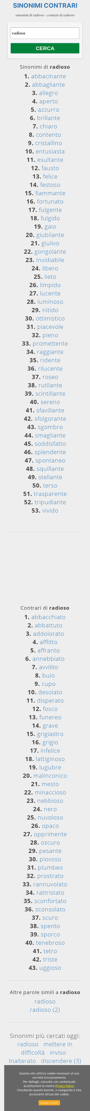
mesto (50, 784)
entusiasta (50, 151)
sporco (50, 934)
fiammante (50, 193)
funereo (50, 717)
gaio (50, 226)
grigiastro (50, 734)
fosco (50, 709)
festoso (50, 185)
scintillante (50, 393)
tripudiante (50, 502)
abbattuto (49, 625)
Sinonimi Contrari (45, 5)
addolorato (48, 633)
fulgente (50, 210)
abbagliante (48, 84)
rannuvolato (50, 884)
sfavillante (50, 410)
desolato (50, 692)
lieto (50, 276)
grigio (50, 742)
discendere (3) (61, 1061)
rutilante (50, 385)
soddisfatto (50, 443)
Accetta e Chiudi (49, 1102)
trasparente (50, 494)
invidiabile (50, 260)
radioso (45, 1001)
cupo (49, 684)
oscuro (50, 842)
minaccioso (50, 792)
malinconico (50, 775)
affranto (48, 650)
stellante (50, 477)
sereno (50, 402)
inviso (58, 1052)
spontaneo (50, 460)
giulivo (50, 243)
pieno (50, 335)
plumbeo (50, 867)
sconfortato (50, 901)
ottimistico (50, 318)
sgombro (50, 427)
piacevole (50, 327)
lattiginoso (50, 759)
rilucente (50, 368)
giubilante (50, 235)
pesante (50, 851)
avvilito (48, 667)
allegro (48, 93)
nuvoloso (50, 817)
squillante (50, 469)
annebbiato (48, 659)
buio (48, 675)
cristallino (48, 143)
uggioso (50, 968)
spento (50, 926)
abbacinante (48, 76)
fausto (50, 168)
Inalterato (22, 1061)
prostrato (50, 876)
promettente (50, 343)
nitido (50, 310)
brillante (48, 118)
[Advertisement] (45, 570)
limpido (50, 285)
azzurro (48, 109)
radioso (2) (45, 1009)
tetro (50, 951)
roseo (50, 377)
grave (50, 725)
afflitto (49, 642)
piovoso (50, 859)
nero (50, 809)
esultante (50, 159)
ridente (50, 360)
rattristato (50, 892)
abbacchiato (48, 617)
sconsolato (50, 909)
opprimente (50, 834)
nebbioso (50, 800)
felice (50, 176)
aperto (48, 101)
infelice (50, 750)
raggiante (50, 352)
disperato (50, 700)
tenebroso (50, 942)
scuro (50, 917)
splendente (50, 452)
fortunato (50, 201)
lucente (50, 293)
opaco (50, 826)
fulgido (50, 218)
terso (50, 485)
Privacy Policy (64, 1086)
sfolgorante (50, 418)
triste (50, 959)
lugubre (50, 767)
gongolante (50, 251)
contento (48, 134)
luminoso (50, 301)
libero (50, 268)
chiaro (48, 126)
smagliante (50, 435)
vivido (50, 510)
